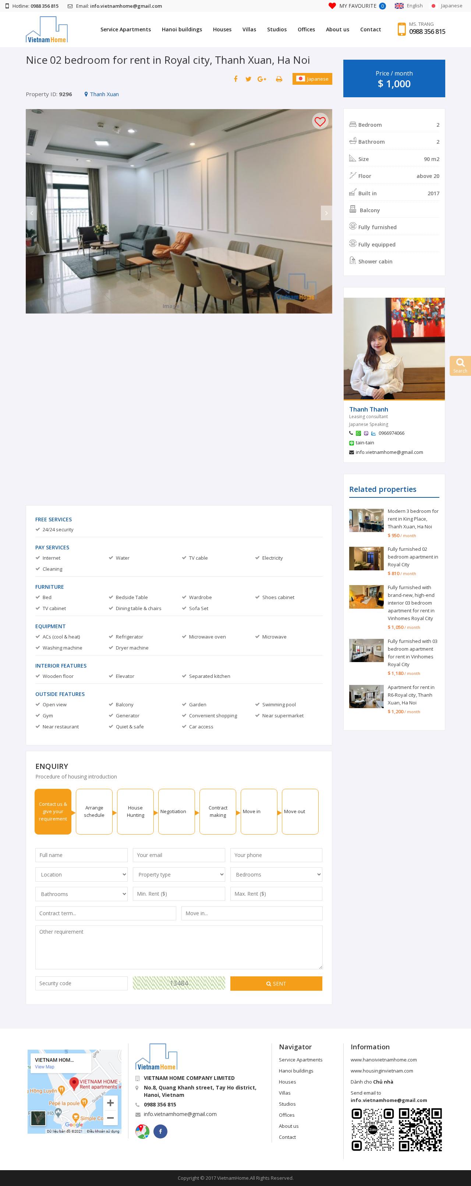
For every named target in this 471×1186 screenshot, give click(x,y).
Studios (277, 29)
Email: (119, 6)
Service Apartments (125, 29)
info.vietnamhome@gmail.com (389, 452)
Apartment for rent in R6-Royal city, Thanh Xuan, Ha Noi (411, 695)
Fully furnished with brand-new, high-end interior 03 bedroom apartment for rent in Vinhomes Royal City (411, 603)
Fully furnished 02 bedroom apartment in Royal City (413, 557)
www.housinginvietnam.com (382, 1070)
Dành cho (372, 1081)
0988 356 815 (427, 31)
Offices (306, 29)
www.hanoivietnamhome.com (384, 1059)
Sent (279, 983)
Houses (222, 29)
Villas (249, 29)
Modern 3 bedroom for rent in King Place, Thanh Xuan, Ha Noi (413, 519)
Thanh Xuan (104, 94)
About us (337, 29)
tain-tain (365, 442)
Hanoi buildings (182, 29)
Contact (370, 29)
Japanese (318, 79)
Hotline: (36, 6)
